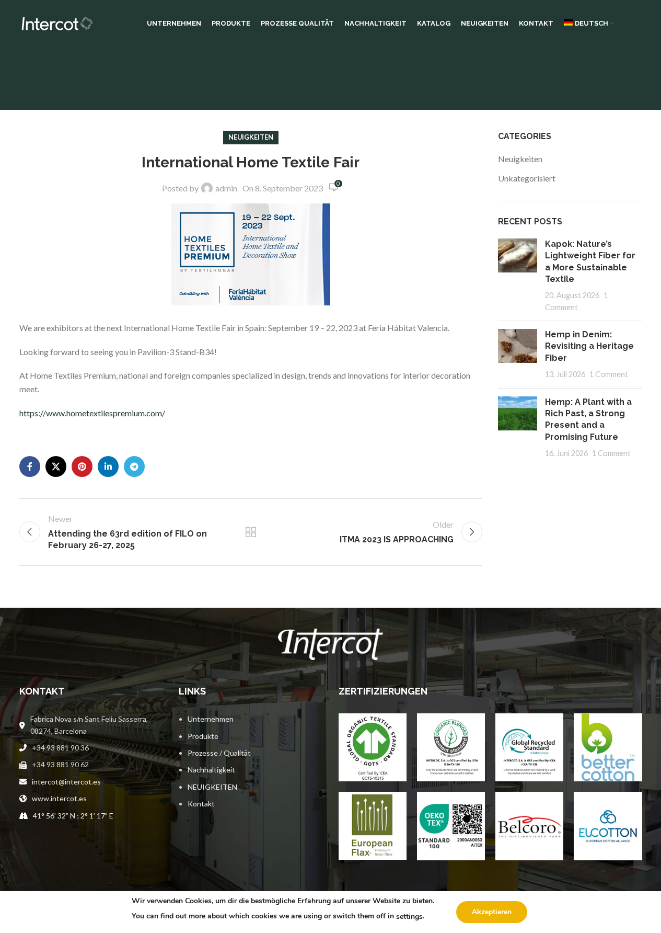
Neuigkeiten (250, 137)
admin (226, 188)
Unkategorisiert (526, 178)
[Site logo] (55, 22)
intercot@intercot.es (66, 781)
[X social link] (55, 466)
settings (409, 916)
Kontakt (201, 803)
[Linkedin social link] (108, 466)
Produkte (203, 736)
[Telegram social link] (134, 466)
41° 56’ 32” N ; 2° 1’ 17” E (73, 815)
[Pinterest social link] (82, 466)
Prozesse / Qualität (219, 752)
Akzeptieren (492, 912)
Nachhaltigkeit (211, 769)
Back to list (251, 531)
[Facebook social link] (29, 466)
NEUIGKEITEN (212, 786)
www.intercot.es (59, 798)
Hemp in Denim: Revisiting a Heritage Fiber (589, 346)
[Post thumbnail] (517, 275)
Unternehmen (211, 718)
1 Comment (608, 374)
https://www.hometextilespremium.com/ (92, 413)
